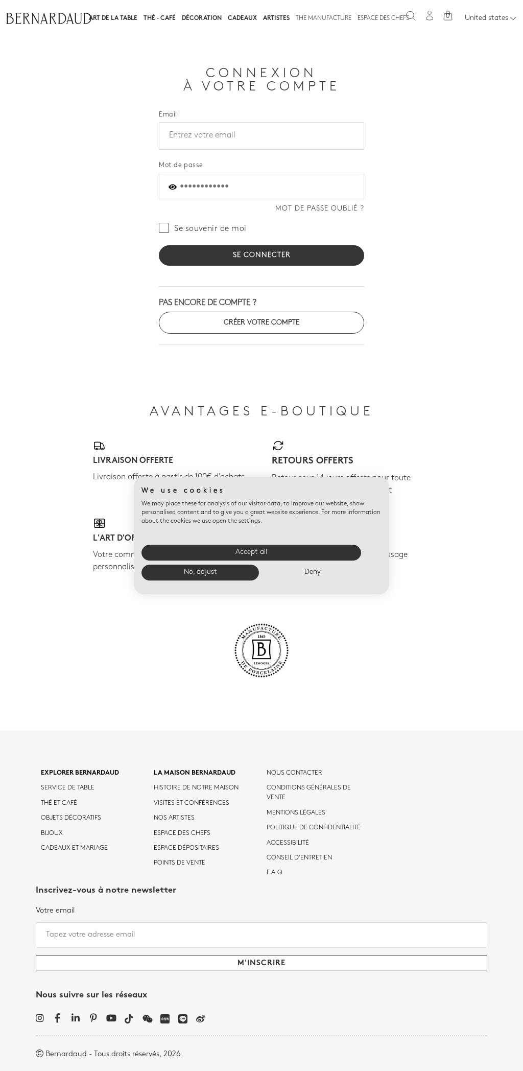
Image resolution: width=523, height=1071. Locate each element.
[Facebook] (57, 1018)
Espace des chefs (383, 18)
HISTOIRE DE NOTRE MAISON (196, 788)
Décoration (202, 18)
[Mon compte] (429, 15)
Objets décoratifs (71, 818)
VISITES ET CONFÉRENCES (191, 803)
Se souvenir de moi (210, 229)
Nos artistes (174, 818)
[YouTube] (111, 1018)
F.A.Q (274, 873)
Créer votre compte (261, 323)
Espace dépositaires (186, 848)
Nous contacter (294, 773)
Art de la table (113, 18)
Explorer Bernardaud (80, 773)
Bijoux (52, 833)
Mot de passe (181, 165)
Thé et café (59, 803)
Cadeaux (242, 18)
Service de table (67, 788)
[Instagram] (40, 1018)
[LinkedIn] (75, 1018)
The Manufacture (323, 18)
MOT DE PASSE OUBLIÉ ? (319, 209)
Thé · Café (160, 18)
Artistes (276, 18)
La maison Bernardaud (194, 773)
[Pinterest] (93, 1018)
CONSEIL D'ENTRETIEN (299, 858)
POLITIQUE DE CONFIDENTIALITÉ (314, 828)
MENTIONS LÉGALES (296, 813)
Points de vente (179, 863)
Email (168, 114)
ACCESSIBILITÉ (288, 843)
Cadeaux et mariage (74, 848)
